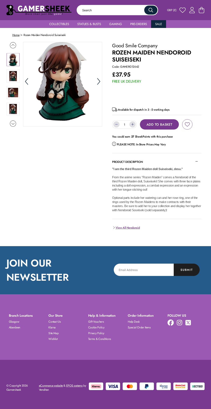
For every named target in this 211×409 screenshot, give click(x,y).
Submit (187, 270)
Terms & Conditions (99, 339)
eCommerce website (51, 386)
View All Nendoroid (128, 228)
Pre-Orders (138, 24)
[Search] (150, 10)
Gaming (115, 24)
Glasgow (14, 322)
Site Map (53, 333)
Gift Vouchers (96, 322)
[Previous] (26, 81)
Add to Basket (159, 124)
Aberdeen (14, 327)
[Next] (98, 81)
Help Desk (134, 322)
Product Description (127, 162)
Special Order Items (139, 327)
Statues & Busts (89, 24)
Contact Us (54, 322)
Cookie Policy (96, 327)
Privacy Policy (96, 333)
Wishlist (52, 339)
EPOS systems (74, 386)
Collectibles (59, 24)
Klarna (52, 327)
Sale (158, 24)
